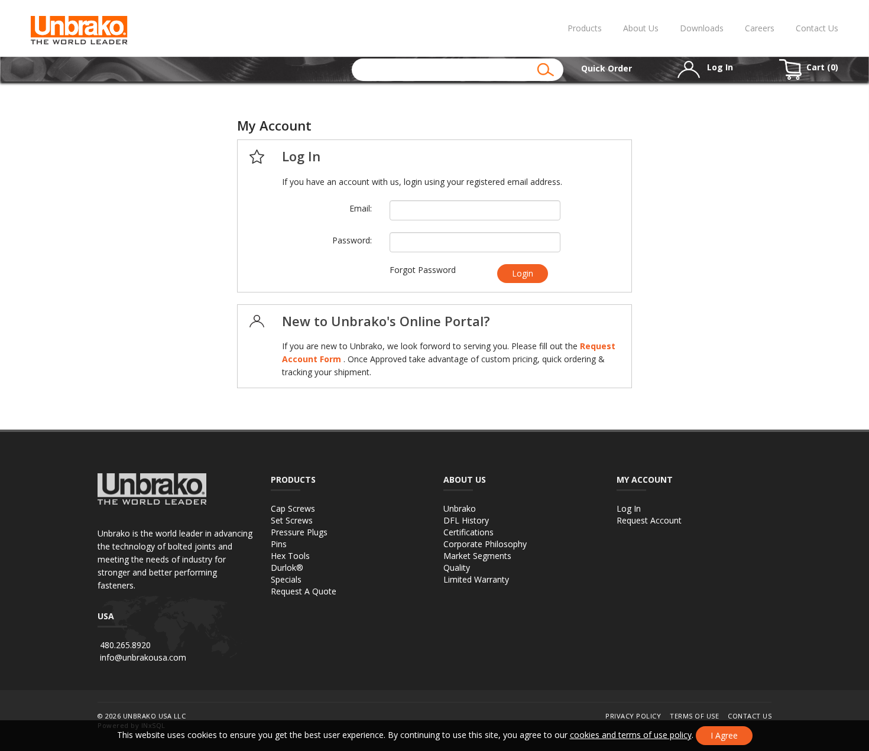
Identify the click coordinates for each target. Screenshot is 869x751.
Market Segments (477, 555)
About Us (641, 28)
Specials (286, 579)
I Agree (724, 735)
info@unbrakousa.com (143, 657)
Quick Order (606, 68)
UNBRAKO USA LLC (154, 715)
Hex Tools (290, 555)
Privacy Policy (633, 715)
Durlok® (287, 567)
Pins (279, 544)
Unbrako (459, 508)
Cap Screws (293, 508)
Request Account (649, 520)
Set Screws (292, 520)
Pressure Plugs (299, 532)
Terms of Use (694, 715)
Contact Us (817, 28)
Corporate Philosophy (485, 544)
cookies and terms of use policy (631, 734)
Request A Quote (303, 591)
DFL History (466, 520)
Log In (629, 508)
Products (585, 28)
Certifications (468, 532)
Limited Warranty (476, 579)
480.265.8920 (125, 645)
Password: (352, 240)
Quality (456, 567)
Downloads (702, 28)
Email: (360, 208)
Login (522, 273)
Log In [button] (719, 67)
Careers (759, 28)
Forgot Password (423, 269)
